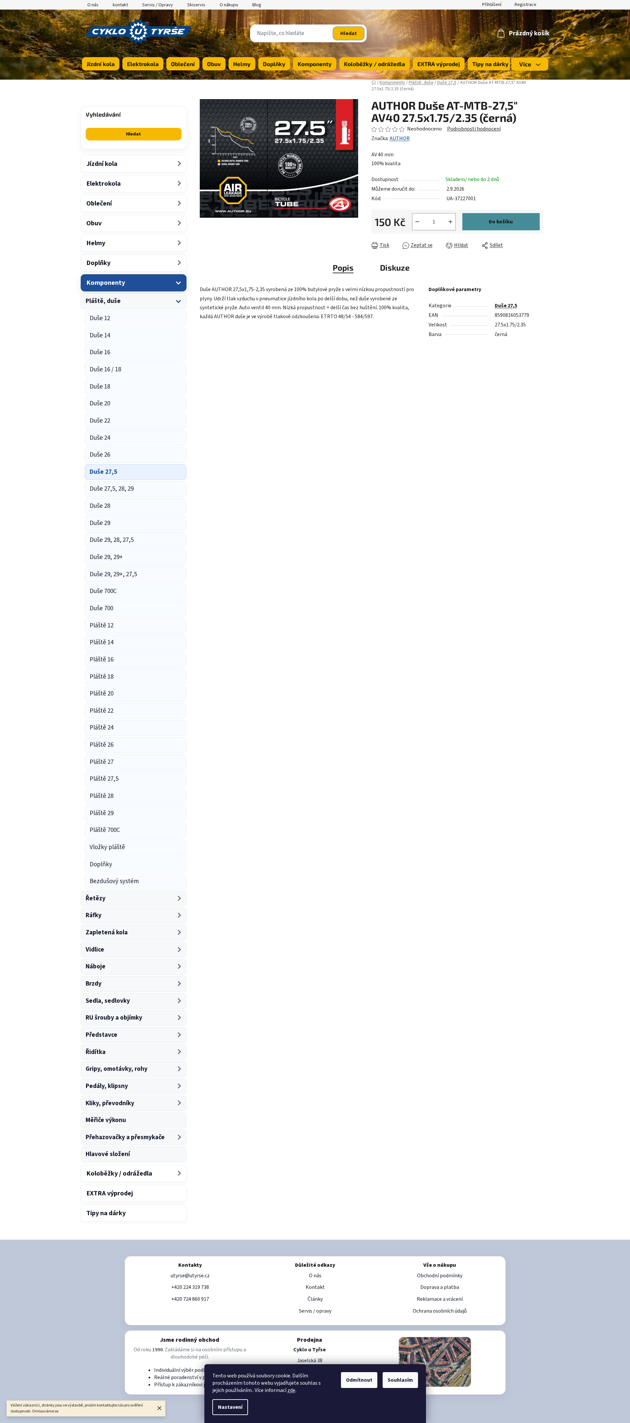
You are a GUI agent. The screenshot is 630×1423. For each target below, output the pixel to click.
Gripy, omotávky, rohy (116, 1069)
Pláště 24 (101, 727)
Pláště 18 (101, 676)
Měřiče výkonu (106, 1120)
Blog (256, 5)
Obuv (94, 223)
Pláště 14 (101, 642)
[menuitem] (100, 63)
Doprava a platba (439, 1287)
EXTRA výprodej (109, 1193)
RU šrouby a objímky (114, 1017)
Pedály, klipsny (107, 1086)
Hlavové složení (108, 1154)
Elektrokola (103, 183)
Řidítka (95, 1052)
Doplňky (98, 263)
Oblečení (99, 203)
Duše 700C (103, 591)
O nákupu (229, 5)
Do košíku (501, 221)
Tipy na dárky (106, 1213)
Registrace (525, 4)
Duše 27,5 (103, 472)
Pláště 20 (101, 693)
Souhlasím (400, 1380)
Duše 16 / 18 (105, 369)
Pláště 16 (101, 659)
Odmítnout (359, 1380)
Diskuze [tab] (395, 267)
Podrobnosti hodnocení (474, 128)
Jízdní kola (101, 164)
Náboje (95, 966)
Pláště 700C (105, 830)
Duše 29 (100, 523)
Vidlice (95, 949)
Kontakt (315, 1287)
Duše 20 (100, 403)
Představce (101, 1034)
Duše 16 (100, 352)
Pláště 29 (101, 813)
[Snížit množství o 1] (417, 221)
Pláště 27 (101, 762)
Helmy (95, 243)
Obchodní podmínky (439, 1275)
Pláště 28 (101, 796)
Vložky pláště (107, 847)
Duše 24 (100, 437)
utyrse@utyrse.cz (190, 1275)
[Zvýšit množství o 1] (450, 221)
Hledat (348, 33)
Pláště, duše (103, 301)
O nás (93, 5)
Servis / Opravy (157, 5)
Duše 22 (100, 420)
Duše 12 (100, 318)
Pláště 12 (101, 625)
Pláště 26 (101, 744)
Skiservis (196, 5)
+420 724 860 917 (190, 1299)
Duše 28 (100, 506)
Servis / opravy (315, 1311)
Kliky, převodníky (110, 1103)
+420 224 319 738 (190, 1287)
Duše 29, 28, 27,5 (112, 540)
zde (291, 1390)
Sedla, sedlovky (108, 1000)
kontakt (120, 5)
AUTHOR (400, 138)
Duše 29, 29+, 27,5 (113, 574)
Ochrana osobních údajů (440, 1311)
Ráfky (94, 915)
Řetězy (95, 898)
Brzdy (94, 983)
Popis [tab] (343, 267)
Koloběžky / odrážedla (119, 1173)
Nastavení (230, 1407)
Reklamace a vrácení (440, 1299)
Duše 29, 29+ (106, 557)
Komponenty (105, 282)
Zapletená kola (107, 932)
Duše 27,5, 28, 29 (112, 488)
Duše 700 (101, 608)
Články (315, 1299)
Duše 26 (100, 454)
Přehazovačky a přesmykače (125, 1137)
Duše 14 (100, 335)
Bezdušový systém (114, 881)
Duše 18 (100, 386)
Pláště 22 (101, 710)
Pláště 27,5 (104, 778)
